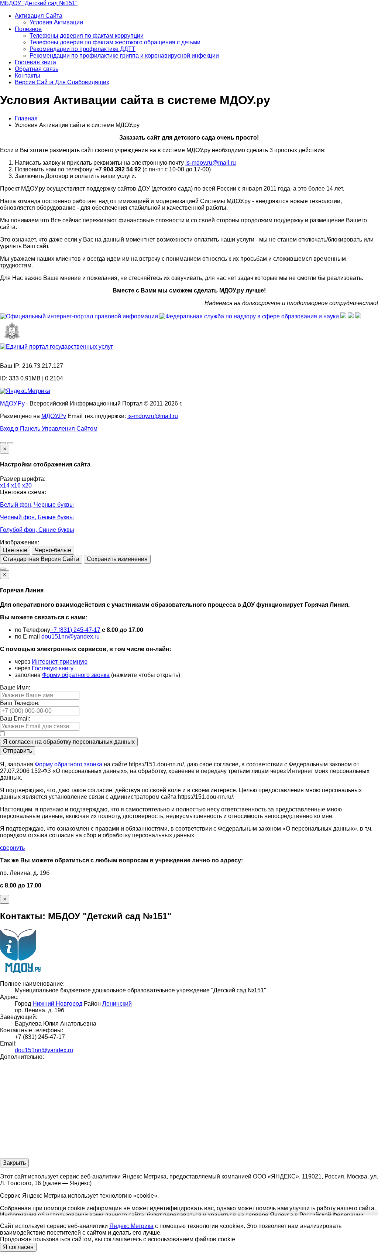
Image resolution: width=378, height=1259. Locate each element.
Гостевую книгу (52, 668)
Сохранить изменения (117, 559)
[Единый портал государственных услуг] (56, 346)
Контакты (27, 75)
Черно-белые (53, 550)
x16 (16, 485)
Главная (26, 118)
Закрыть (14, 1163)
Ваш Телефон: (19, 703)
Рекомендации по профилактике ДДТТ (82, 49)
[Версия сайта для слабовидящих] (3, 443)
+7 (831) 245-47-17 (75, 630)
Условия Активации (56, 22)
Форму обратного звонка (76, 675)
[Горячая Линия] (3, 569)
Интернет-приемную (59, 661)
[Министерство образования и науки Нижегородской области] (12, 340)
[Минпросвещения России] (344, 316)
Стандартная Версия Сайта (41, 559)
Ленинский (117, 1003)
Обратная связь (36, 69)
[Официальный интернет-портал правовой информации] (79, 316)
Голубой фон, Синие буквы (37, 530)
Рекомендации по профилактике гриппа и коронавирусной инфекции (124, 55)
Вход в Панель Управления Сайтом (48, 428)
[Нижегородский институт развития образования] (358, 316)
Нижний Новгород (57, 1003)
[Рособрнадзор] (249, 316)
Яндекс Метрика (131, 1226)
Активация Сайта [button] (38, 16)
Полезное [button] (28, 29)
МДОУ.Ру (12, 403)
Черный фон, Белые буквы (37, 517)
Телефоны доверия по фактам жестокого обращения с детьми (115, 42)
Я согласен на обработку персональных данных (69, 742)
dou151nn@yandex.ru (70, 636)
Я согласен (18, 1247)
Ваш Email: (15, 718)
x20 (27, 485)
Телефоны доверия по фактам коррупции (87, 35)
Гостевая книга (35, 62)
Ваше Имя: (15, 687)
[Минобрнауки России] (351, 316)
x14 (5, 485)
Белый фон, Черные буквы (37, 505)
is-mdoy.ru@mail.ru (210, 163)
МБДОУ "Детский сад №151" (39, 3)
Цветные (15, 550)
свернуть (12, 848)
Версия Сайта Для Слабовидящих (62, 82)
